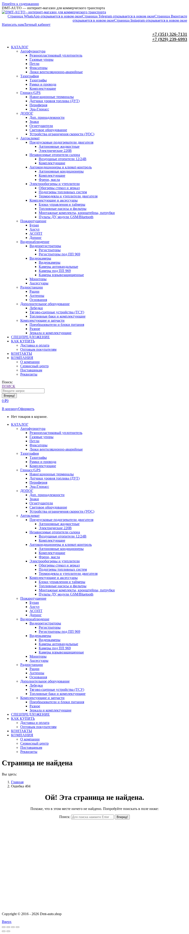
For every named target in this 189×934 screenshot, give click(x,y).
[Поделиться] (8, 927)
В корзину (10, 409)
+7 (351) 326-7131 (169, 34)
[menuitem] (19, 47)
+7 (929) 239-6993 (169, 39)
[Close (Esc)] (4, 927)
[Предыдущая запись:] (4, 931)
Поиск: (64, 817)
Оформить (26, 409)
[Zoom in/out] (17, 927)
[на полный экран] (13, 927)
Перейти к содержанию (20, 4)
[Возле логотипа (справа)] (8, 931)
